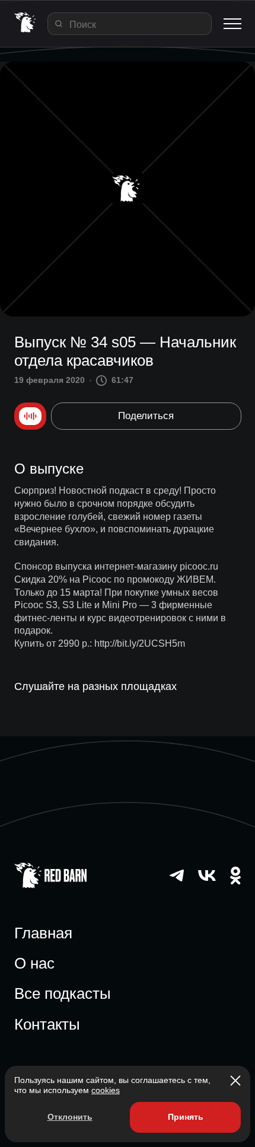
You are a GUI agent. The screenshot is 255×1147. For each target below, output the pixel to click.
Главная (43, 933)
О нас (34, 963)
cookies (105, 1090)
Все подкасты (62, 993)
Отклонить (70, 1117)
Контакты (47, 1024)
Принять (185, 1117)
